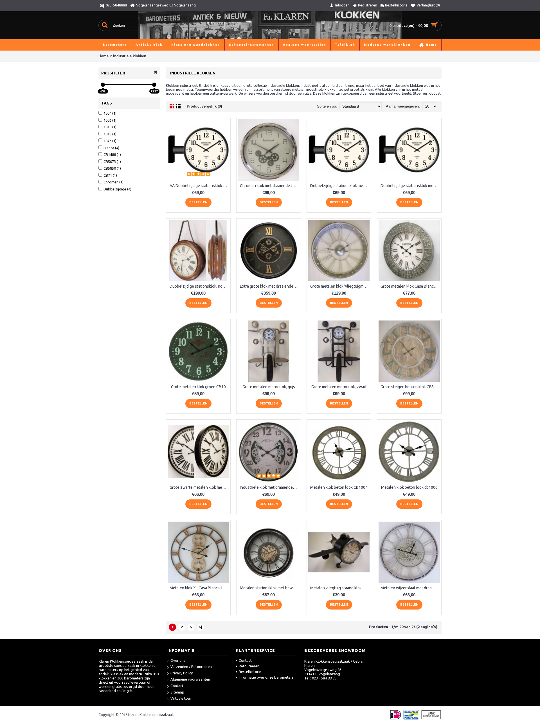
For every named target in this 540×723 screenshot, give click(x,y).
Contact (176, 686)
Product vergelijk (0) (204, 106)
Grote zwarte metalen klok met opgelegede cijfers (199, 487)
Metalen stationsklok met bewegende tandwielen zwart (269, 588)
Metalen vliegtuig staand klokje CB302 (340, 588)
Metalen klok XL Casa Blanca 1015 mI (199, 588)
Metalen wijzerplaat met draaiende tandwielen (410, 588)
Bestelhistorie (250, 672)
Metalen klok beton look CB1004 (339, 487)
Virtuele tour (180, 698)
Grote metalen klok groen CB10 (198, 387)
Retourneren (249, 666)
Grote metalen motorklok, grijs (268, 387)
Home (103, 56)
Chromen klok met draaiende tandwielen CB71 (269, 185)
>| (200, 627)
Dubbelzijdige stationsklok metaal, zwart (410, 185)
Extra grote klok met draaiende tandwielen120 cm (269, 286)
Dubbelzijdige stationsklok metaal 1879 (340, 185)
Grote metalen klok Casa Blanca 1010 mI (410, 286)
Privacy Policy (181, 673)
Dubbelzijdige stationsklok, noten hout (199, 286)
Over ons (177, 660)
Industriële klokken (129, 56)
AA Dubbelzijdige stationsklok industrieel (199, 185)
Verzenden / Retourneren (191, 667)
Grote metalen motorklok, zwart (339, 387)
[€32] (103, 85)
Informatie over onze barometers (266, 677)
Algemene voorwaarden (190, 679)
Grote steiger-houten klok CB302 (409, 387)
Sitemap (177, 692)
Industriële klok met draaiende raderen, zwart (269, 487)
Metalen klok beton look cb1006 (409, 487)
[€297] (154, 85)
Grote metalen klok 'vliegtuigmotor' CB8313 (340, 286)
